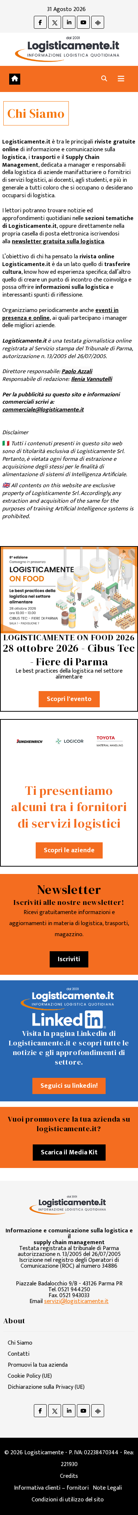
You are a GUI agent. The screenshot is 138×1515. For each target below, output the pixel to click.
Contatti (18, 1354)
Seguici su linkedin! (69, 1085)
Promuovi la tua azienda (38, 1365)
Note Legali (107, 1488)
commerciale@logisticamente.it (43, 410)
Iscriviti (69, 959)
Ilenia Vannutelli (91, 379)
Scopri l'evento (69, 699)
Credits (69, 1476)
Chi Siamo (20, 1343)
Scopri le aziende (69, 850)
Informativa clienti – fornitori (51, 1488)
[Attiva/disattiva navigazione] (121, 79)
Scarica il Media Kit (69, 1152)
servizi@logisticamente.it (76, 1301)
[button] (104, 79)
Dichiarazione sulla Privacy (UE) (46, 1387)
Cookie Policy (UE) (30, 1376)
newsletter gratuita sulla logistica (58, 242)
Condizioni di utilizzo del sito (68, 1500)
